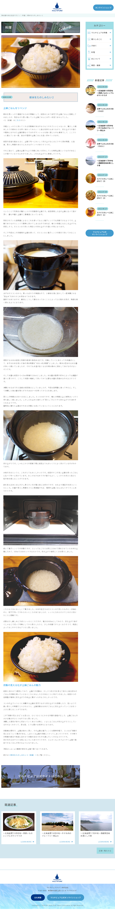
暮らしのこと (96, 39)
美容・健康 (95, 65)
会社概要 (37, 897)
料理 (23, 15)
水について (95, 59)
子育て (94, 45)
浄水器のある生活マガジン (10, 15)
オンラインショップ (103, 7)
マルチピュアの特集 (99, 32)
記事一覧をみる (105, 850)
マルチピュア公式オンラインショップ (99, 233)
